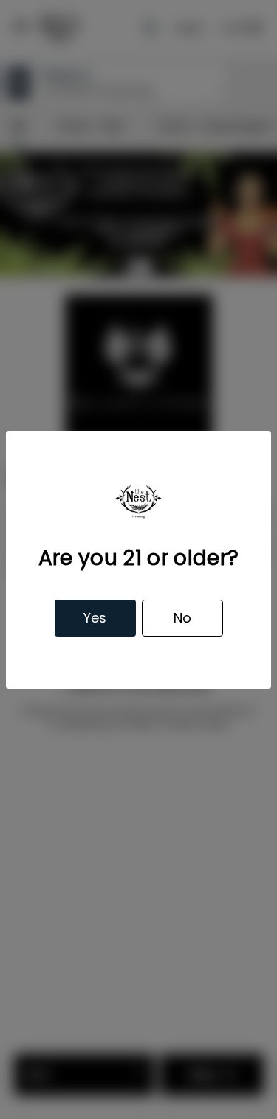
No (182, 618)
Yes (94, 618)
